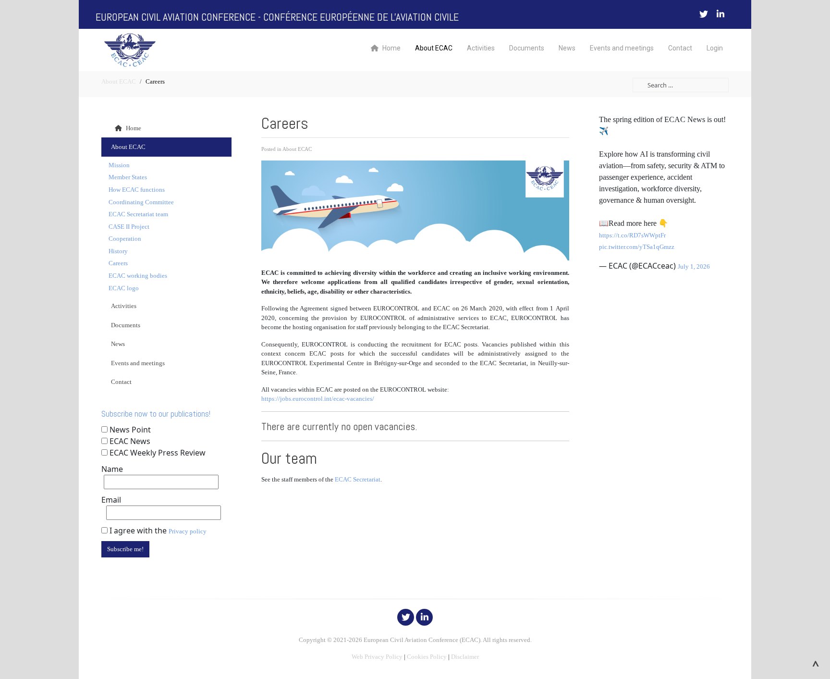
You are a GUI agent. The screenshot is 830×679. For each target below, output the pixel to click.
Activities (481, 48)
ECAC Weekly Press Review (158, 452)
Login (715, 48)
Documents (526, 48)
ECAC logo (124, 288)
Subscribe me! (125, 549)
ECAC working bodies (138, 275)
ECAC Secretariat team (138, 214)
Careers (118, 263)
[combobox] (681, 85)
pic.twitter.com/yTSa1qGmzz (636, 246)
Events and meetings (622, 48)
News (567, 48)
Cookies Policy (427, 656)
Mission (119, 165)
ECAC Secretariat (357, 479)
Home (391, 48)
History (118, 251)
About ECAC (433, 48)
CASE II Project (129, 226)
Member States (128, 177)
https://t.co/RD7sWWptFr (632, 235)
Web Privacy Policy (377, 656)
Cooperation (125, 238)
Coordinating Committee (141, 202)
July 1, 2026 (694, 266)
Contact (680, 48)
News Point (130, 429)
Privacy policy (188, 531)
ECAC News (130, 441)
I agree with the (157, 530)
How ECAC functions (137, 189)
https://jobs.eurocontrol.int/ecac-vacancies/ (317, 398)
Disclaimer (465, 656)
